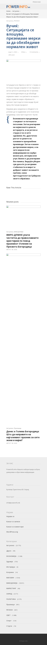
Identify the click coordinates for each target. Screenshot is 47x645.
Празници (17, 428)
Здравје (9, 561)
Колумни (10, 572)
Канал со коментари (15, 527)
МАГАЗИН (10, 578)
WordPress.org (12, 532)
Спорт (9, 621)
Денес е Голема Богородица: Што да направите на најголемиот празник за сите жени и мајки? (23, 436)
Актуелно (15, 11)
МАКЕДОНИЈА (18, 232)
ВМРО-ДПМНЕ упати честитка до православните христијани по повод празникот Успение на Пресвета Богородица (22, 240)
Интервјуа (10, 567)
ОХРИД (9, 594)
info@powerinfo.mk (13, 503)
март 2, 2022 (12, 52)
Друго (8, 551)
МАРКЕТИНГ (11, 588)
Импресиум (37, 2)
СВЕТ (8, 615)
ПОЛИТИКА (11, 599)
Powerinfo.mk (11, 469)
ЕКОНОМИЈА (11, 556)
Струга (9, 626)
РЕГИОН (17, 21)
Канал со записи (13, 521)
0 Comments (34, 52)
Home (8, 11)
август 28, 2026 (11, 249)
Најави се (10, 516)
